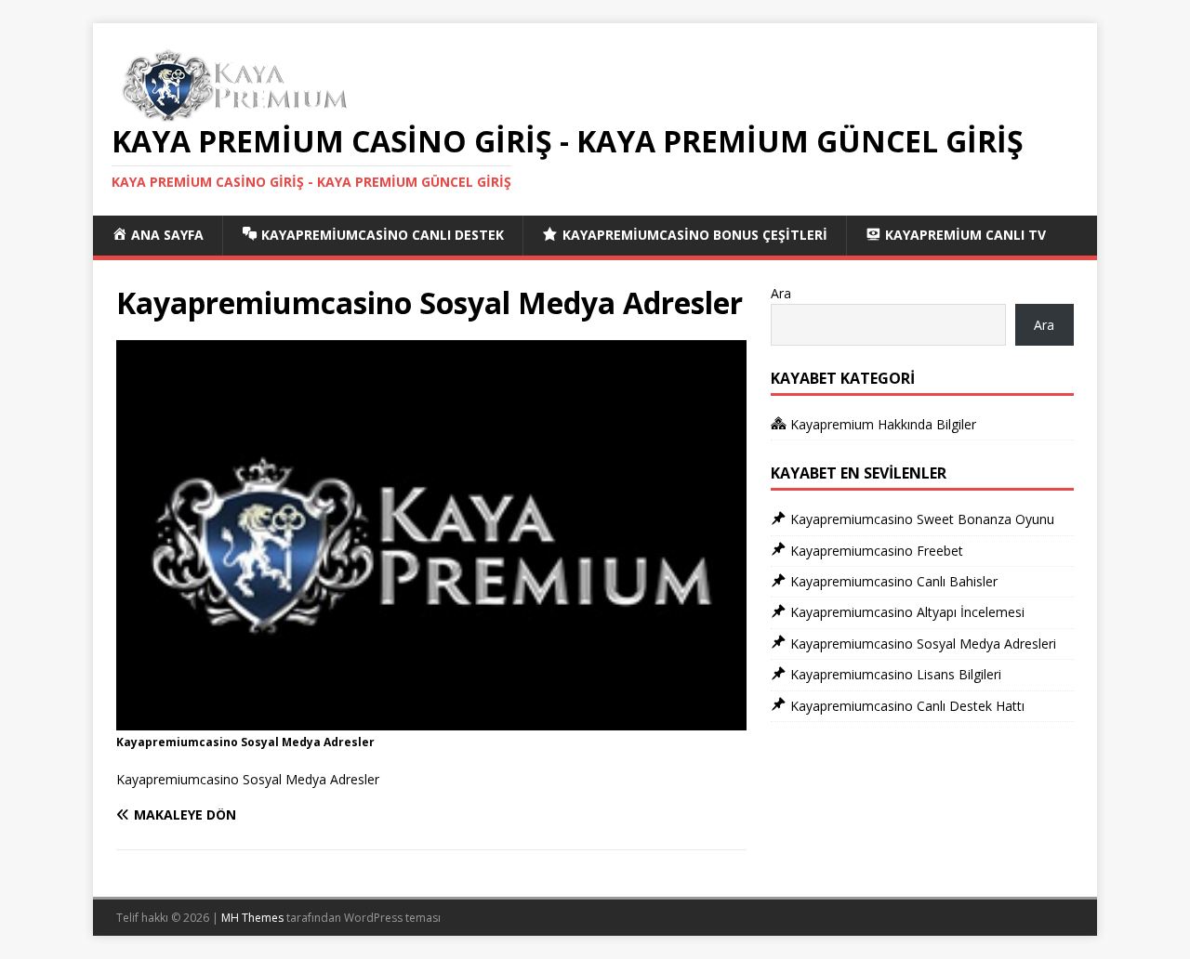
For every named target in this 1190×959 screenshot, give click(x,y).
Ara (781, 293)
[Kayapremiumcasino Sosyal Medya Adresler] (431, 719)
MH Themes (252, 918)
